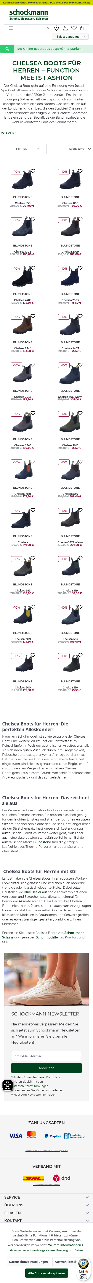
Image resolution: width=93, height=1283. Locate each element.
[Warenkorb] (84, 28)
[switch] (83, 1276)
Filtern (21, 149)
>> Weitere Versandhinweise (46, 1184)
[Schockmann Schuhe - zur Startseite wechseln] (28, 14)
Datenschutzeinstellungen (28, 1262)
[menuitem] (26, 28)
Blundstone (42, 842)
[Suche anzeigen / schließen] (48, 28)
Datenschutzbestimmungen (29, 1086)
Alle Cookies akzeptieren (46, 1273)
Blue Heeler (32, 892)
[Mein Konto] (65, 28)
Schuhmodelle (47, 937)
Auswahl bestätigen (69, 1262)
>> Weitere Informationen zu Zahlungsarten (47, 1150)
